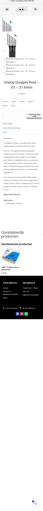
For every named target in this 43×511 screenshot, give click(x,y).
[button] (7, 9)
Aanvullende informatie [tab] (12, 128)
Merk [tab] (5, 132)
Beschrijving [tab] (7, 124)
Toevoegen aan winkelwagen (34, 116)
